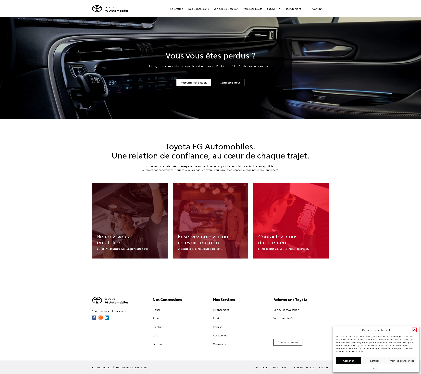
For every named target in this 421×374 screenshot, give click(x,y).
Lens (155, 335)
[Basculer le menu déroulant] (279, 8)
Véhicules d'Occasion (226, 8)
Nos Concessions (198, 8)
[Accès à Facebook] (94, 317)
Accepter (348, 360)
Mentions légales (303, 367)
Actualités (261, 367)
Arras (156, 318)
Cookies (374, 368)
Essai (216, 318)
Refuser (374, 360)
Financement (221, 309)
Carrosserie (220, 344)
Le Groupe (176, 8)
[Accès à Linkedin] (107, 317)
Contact (317, 8)
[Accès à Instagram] (101, 317)
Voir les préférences (402, 360)
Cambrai (158, 327)
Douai (156, 309)
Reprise (217, 327)
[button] (414, 329)
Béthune (158, 344)
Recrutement (293, 8)
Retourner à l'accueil (194, 82)
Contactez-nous (230, 82)
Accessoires (220, 335)
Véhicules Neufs (252, 8)
